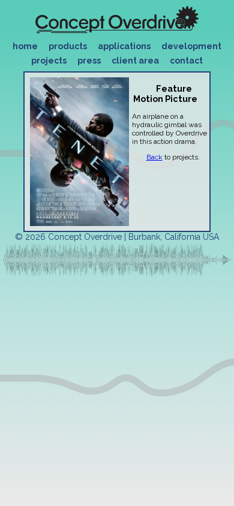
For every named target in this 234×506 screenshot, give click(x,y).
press (89, 60)
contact (186, 60)
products (68, 46)
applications (124, 46)
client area (135, 60)
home (25, 46)
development (191, 46)
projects (49, 60)
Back (154, 157)
